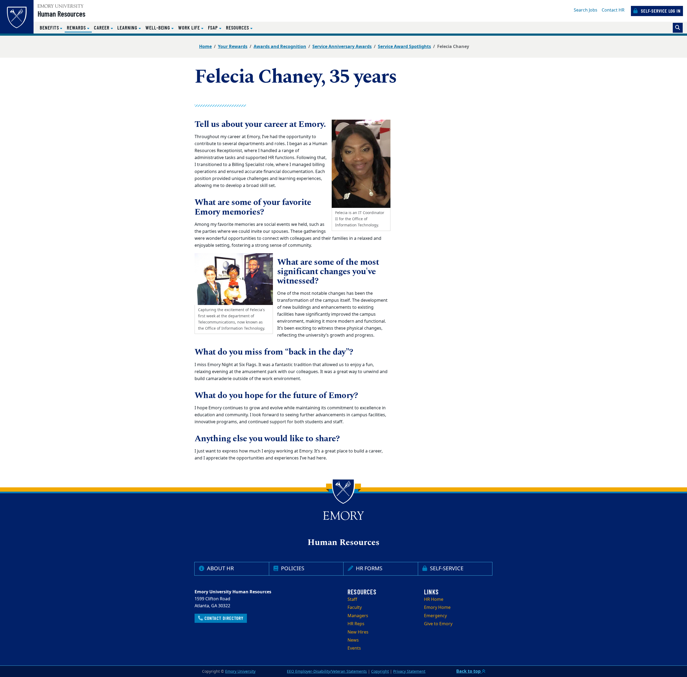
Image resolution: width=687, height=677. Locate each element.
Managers (358, 616)
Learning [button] (127, 27)
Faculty (355, 607)
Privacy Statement (409, 671)
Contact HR (613, 10)
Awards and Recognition (280, 46)
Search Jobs (585, 10)
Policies (292, 568)
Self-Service (446, 568)
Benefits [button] (50, 27)
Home (205, 46)
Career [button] (102, 27)
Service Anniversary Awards (342, 46)
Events (354, 648)
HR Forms (368, 568)
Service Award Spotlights (404, 46)
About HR (220, 568)
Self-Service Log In (660, 11)
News (353, 640)
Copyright (380, 671)
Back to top (469, 671)
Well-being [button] (158, 27)
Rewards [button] (79, 27)
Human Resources (61, 13)
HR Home (433, 599)
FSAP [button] (214, 27)
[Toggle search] (678, 28)
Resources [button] (238, 27)
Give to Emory (438, 624)
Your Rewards (232, 46)
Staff (352, 599)
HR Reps (356, 624)
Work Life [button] (189, 27)
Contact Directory (223, 618)
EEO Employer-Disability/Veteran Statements (327, 671)
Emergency (435, 616)
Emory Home (437, 607)
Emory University (240, 671)
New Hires (358, 632)
